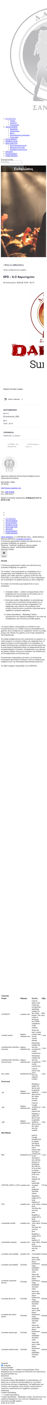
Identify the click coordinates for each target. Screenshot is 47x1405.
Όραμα (12, 121)
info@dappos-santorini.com (11, 488)
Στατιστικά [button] (5, 1376)
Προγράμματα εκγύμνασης (20, 135)
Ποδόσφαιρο (14, 131)
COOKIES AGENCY (23, 539)
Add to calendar (14, 399)
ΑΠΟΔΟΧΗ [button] (20, 547)
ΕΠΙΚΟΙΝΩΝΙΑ (11, 156)
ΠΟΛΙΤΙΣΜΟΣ (11, 139)
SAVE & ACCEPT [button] (8, 1403)
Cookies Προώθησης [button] (8, 1392)
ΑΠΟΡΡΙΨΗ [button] (30, 547)
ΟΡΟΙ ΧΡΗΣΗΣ (7, 537)
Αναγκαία (7, 1365)
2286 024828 (9, 492)
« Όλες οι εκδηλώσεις (13, 265)
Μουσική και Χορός (17, 147)
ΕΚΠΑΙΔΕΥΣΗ (11, 143)
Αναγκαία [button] (4, 1363)
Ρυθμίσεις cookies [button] (8, 547)
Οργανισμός (14, 125)
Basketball (14, 129)
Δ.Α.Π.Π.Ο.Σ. (10, 119)
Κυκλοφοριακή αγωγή (18, 145)
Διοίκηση (13, 123)
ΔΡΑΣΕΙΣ (9, 152)
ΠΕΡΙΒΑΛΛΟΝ (11, 141)
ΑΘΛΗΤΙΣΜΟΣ (11, 127)
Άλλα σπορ (14, 137)
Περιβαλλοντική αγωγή (18, 150)
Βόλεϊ (12, 133)
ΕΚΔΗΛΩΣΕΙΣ (11, 154)
